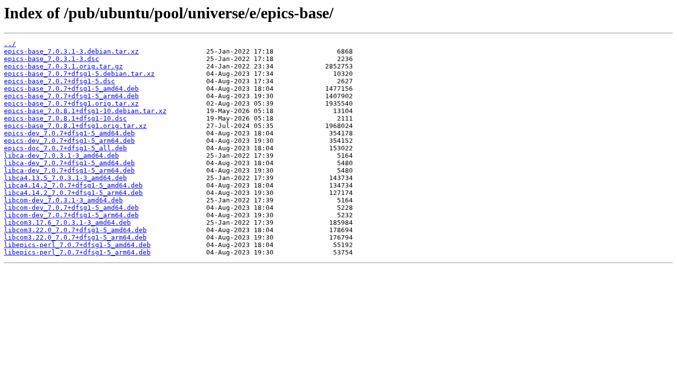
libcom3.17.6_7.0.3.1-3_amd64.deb (67, 222)
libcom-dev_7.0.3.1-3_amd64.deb (63, 200)
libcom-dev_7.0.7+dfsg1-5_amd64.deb (71, 207)
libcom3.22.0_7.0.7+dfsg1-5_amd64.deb (75, 230)
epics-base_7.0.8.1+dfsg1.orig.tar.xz (75, 125)
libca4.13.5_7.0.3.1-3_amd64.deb (65, 178)
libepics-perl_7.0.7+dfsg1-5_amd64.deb (77, 245)
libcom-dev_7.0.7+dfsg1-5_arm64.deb (71, 215)
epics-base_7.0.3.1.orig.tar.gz (63, 66)
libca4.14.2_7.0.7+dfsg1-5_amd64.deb (73, 185)
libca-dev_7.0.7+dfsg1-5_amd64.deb (69, 163)
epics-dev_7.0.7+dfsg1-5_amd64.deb (69, 133)
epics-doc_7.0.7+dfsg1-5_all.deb (65, 148)
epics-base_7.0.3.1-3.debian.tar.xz (71, 51)
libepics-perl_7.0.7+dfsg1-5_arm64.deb (77, 252)
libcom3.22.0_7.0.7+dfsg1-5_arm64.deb (75, 237)
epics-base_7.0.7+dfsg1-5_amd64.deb (71, 88)
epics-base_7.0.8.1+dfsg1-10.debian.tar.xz (85, 111)
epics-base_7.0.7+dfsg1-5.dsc (59, 81)
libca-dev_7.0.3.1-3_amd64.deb (61, 155)
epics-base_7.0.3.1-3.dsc (51, 59)
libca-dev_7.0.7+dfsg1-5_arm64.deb (69, 170)
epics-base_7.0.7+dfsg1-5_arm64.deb (71, 96)
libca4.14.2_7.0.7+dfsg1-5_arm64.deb (73, 192)
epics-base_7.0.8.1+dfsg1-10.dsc (65, 118)
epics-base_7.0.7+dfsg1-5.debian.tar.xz (79, 73)
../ (10, 44)
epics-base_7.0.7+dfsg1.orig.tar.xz (71, 103)
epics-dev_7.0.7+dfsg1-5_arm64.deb (69, 140)
